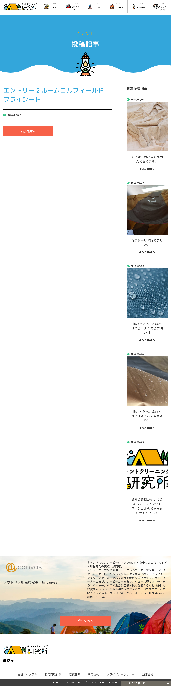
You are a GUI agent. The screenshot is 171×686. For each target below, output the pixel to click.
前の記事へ (28, 131)
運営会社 (147, 674)
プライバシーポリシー (121, 674)
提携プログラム (27, 674)
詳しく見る (85, 621)
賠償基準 (74, 674)
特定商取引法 (53, 674)
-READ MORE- (147, 168)
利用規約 (93, 674)
